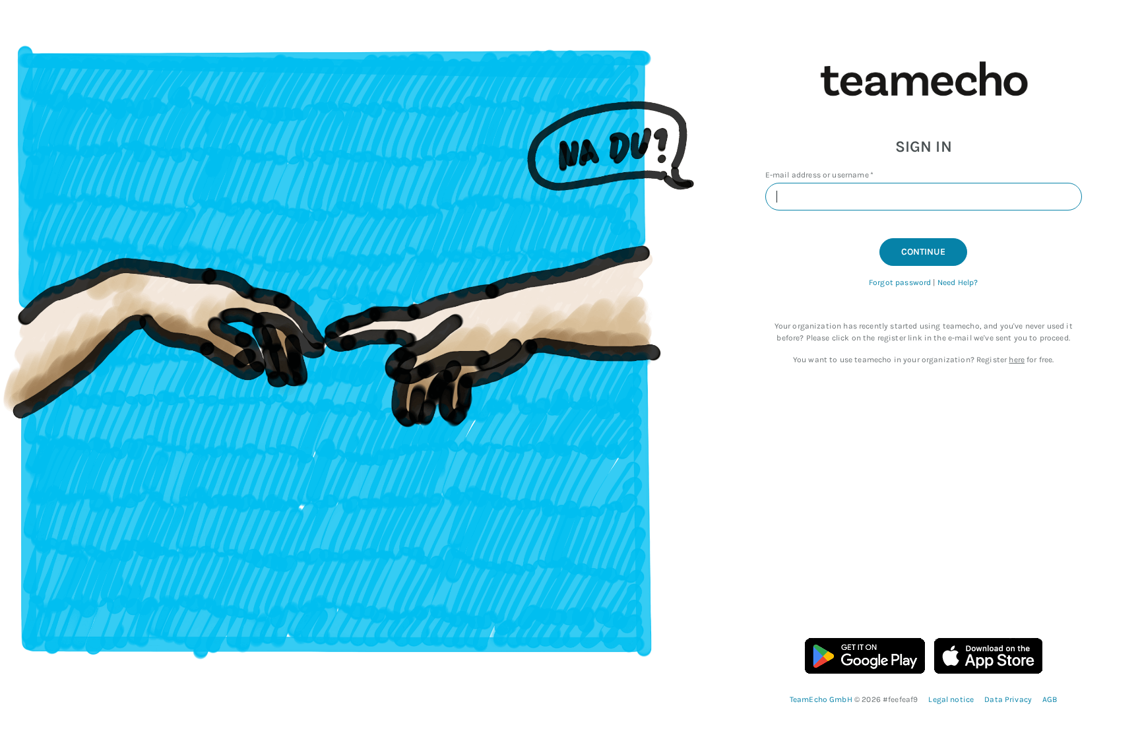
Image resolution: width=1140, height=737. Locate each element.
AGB (1049, 699)
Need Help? (957, 282)
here (1017, 359)
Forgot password (900, 282)
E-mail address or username (817, 174)
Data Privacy (1008, 699)
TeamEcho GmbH (822, 699)
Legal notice (951, 699)
